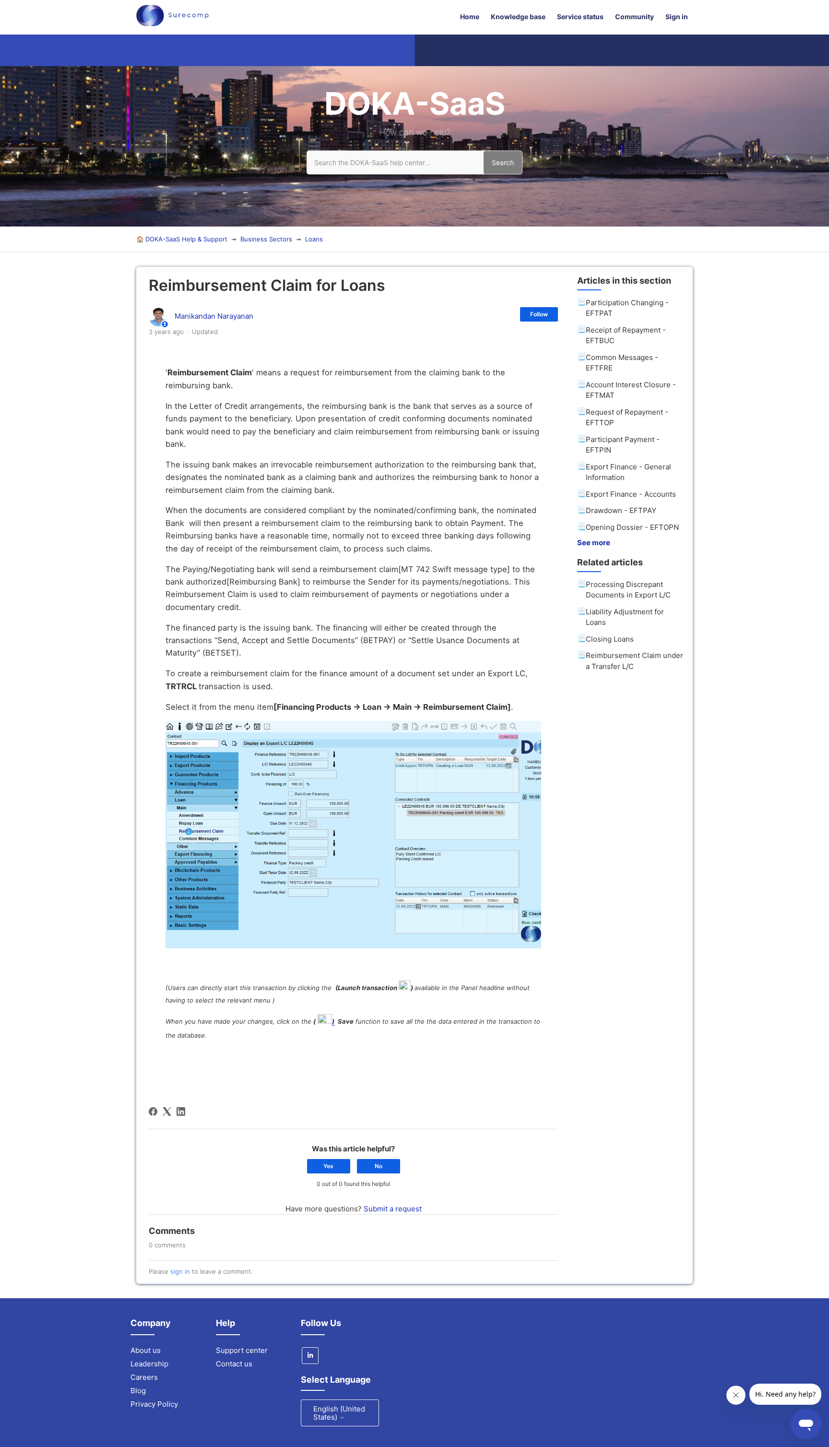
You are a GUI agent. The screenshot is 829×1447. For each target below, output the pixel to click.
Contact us (234, 1363)
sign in (180, 1271)
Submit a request (393, 1208)
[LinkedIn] (181, 1111)
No (378, 1166)
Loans (314, 239)
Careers (144, 1377)
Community (634, 16)
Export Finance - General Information (628, 472)
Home (469, 16)
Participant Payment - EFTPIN (623, 445)
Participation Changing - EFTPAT (627, 308)
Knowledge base (518, 16)
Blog (138, 1390)
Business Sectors (266, 239)
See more (593, 542)
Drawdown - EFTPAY (621, 510)
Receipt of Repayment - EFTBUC (626, 335)
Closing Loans (610, 639)
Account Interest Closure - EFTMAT (631, 390)
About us (145, 1350)
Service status (580, 16)
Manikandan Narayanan (214, 316)
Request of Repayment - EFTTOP (627, 417)
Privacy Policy (154, 1404)
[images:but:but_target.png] (405, 988)
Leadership (149, 1363)
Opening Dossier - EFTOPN (632, 527)
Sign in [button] (676, 16)
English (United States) (339, 1413)
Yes (328, 1166)
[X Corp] (167, 1111)
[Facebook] (153, 1111)
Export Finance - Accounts (631, 494)
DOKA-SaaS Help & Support (186, 239)
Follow (539, 314)
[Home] (172, 23)
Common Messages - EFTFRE (622, 363)
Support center (242, 1350)
